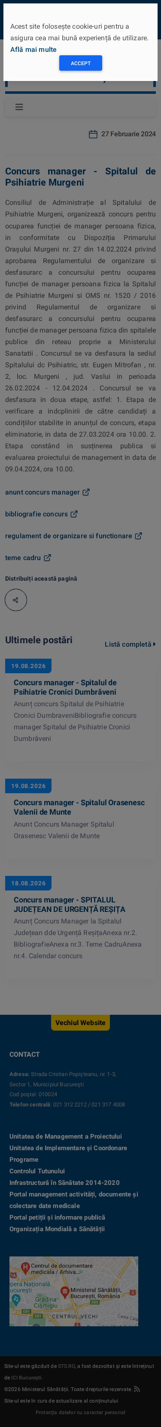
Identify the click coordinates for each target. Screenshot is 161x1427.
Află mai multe (33, 49)
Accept (81, 63)
